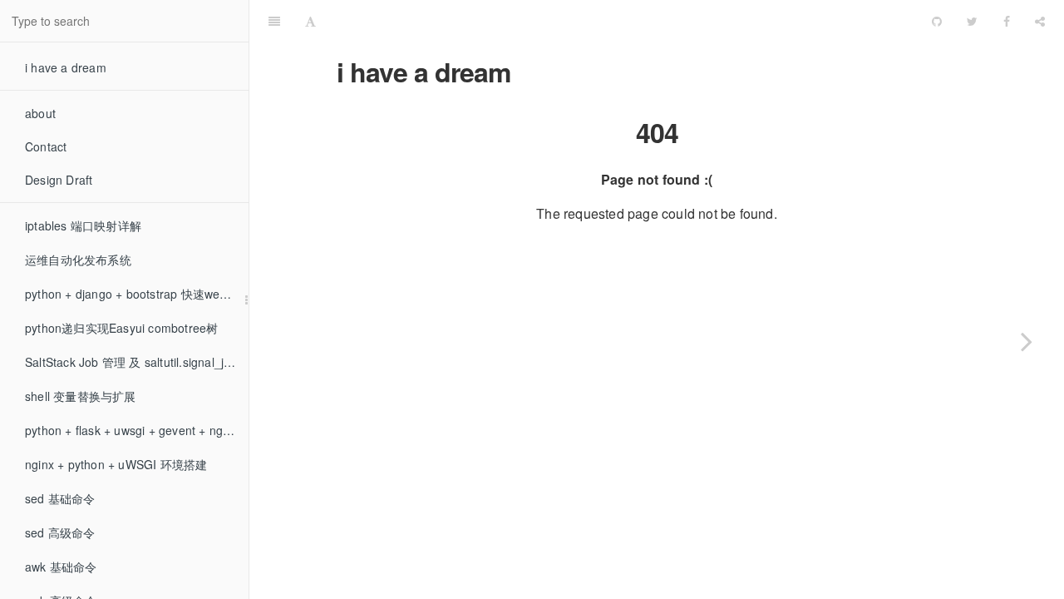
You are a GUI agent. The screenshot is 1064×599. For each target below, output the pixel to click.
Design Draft (58, 179)
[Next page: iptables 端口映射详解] (1026, 341)
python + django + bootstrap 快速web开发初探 (137, 293)
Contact (45, 146)
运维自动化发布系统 (78, 259)
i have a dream (65, 67)
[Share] (1039, 21)
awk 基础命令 (61, 566)
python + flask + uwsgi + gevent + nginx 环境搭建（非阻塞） (137, 430)
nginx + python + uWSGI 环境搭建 (116, 464)
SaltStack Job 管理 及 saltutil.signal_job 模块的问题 (137, 362)
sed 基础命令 (60, 498)
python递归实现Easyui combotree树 (121, 327)
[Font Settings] (310, 21)
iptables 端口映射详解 (83, 225)
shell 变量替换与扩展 (80, 396)
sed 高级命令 (60, 532)
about (40, 113)
